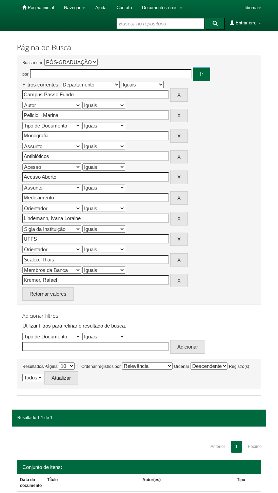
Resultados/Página (40, 366)
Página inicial (40, 7)
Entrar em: (246, 22)
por (25, 74)
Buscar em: (32, 62)
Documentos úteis (160, 7)
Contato (124, 7)
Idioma (251, 7)
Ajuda (100, 7)
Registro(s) (239, 366)
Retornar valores (47, 294)
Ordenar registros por (101, 366)
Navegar (73, 7)
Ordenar (181, 366)
